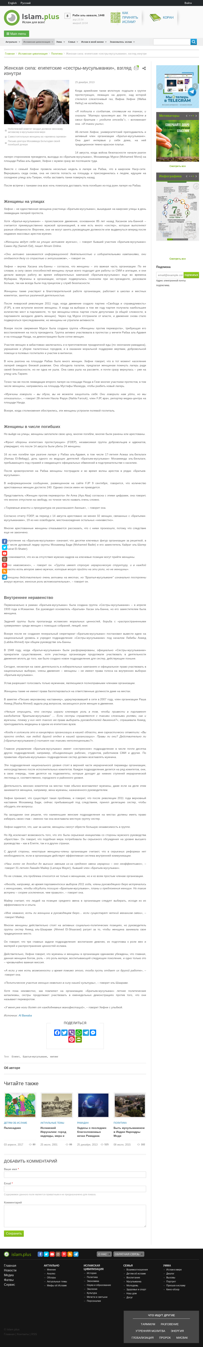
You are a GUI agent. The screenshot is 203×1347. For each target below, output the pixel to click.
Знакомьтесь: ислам (121, 41)
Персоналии (94, 1301)
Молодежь (132, 1285)
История (92, 1273)
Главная (10, 53)
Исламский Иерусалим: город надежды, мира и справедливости (53, 1132)
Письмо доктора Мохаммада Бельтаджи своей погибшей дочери (34, 143)
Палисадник (12, 1127)
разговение (170, 1324)
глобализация (143, 1337)
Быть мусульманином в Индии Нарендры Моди (129, 1131)
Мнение (51, 1269)
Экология (92, 1289)
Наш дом (131, 1293)
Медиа (9, 1275)
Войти (188, 3)
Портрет (171, 1281)
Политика (56, 53)
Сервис (9, 1284)
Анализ (51, 1273)
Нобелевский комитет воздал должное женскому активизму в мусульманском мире (35, 131)
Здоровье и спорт (136, 1289)
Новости (10, 1270)
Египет (16, 1056)
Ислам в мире (174, 1269)
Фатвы (9, 1280)
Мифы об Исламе (57, 1285)
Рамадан (83, 1123)
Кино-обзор (172, 1289)
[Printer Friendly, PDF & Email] (136, 67)
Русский (26, 3)
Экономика (93, 1281)
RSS (34, 1334)
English (12, 3)
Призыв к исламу (175, 1285)
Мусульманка (133, 1281)
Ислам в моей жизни (92, 41)
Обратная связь (127, 1254)
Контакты (23, 1334)
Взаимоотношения (137, 1269)
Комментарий (13, 1202)
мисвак (182, 1337)
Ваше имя (10, 1169)
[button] (16, 34)
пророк (165, 1337)
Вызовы (170, 1277)
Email (7, 1183)
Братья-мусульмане (35, 1056)
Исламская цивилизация (36, 41)
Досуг (129, 1297)
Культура (92, 1293)
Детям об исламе (15, 1123)
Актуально (11, 41)
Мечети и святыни (97, 1297)
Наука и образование (99, 1285)
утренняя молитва (150, 1331)
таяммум (148, 1324)
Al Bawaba (25, 1015)
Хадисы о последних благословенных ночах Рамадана (91, 1131)
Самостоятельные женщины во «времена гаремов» (37, 136)
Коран (168, 17)
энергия (177, 1331)
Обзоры (51, 1277)
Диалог (170, 1273)
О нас (102, 1254)
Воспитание (133, 1277)
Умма (59, 41)
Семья (71, 41)
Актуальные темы (52, 1123)
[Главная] (33, 18)
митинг (54, 1056)
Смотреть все (177, 166)
